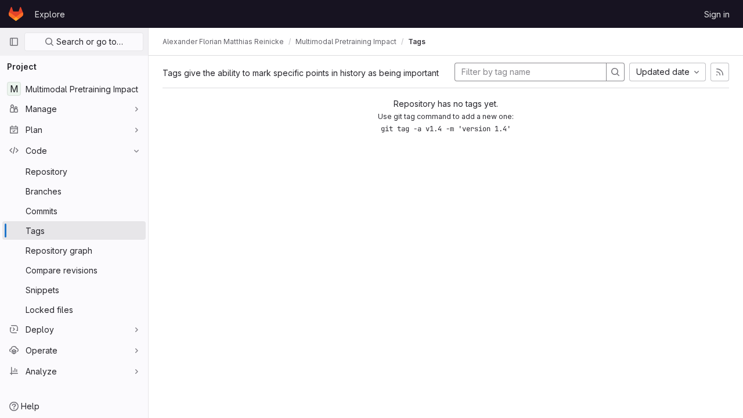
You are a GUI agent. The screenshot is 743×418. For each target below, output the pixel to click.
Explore (50, 14)
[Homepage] (16, 14)
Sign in (717, 14)
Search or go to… (88, 41)
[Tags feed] (719, 72)
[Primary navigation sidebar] (14, 42)
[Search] (615, 72)
